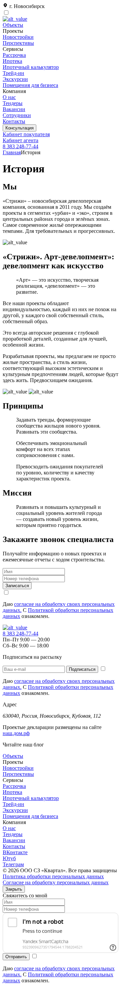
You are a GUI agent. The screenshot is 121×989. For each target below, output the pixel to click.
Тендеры (13, 103)
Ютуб (9, 858)
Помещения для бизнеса (30, 85)
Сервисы (13, 780)
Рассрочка (14, 55)
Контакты (14, 121)
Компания (14, 822)
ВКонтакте (15, 852)
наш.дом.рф (16, 733)
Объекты (13, 25)
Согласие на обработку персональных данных (56, 882)
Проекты (13, 762)
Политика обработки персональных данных (53, 876)
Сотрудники (17, 115)
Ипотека (12, 61)
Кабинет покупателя (26, 134)
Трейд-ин (13, 73)
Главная (12, 152)
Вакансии (14, 109)
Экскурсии (15, 79)
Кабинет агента (20, 140)
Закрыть (13, 889)
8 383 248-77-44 (20, 146)
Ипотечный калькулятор (31, 67)
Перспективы (18, 43)
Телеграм (13, 864)
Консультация (19, 127)
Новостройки (18, 37)
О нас (9, 97)
